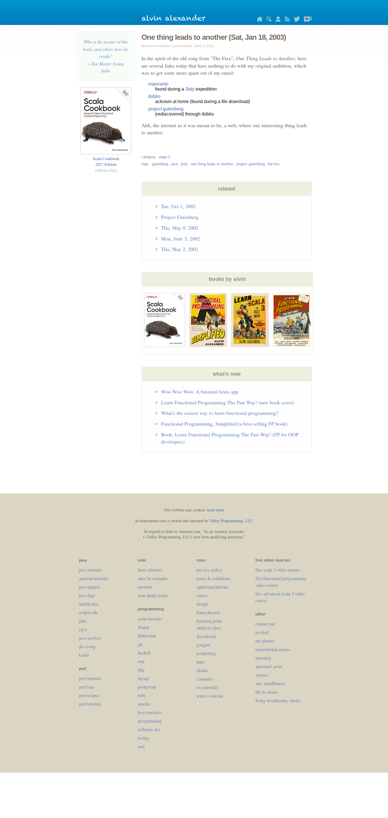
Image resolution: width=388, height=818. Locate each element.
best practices (150, 712)
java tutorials (90, 570)
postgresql (147, 687)
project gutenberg (165, 108)
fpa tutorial (206, 636)
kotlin (84, 655)
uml (141, 746)
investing (263, 658)
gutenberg (160, 164)
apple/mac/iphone (212, 587)
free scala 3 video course (277, 570)
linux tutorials (150, 570)
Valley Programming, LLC (231, 520)
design (202, 604)
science (261, 675)
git (140, 644)
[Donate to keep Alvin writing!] (306, 20)
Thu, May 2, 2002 (179, 249)
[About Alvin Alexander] (277, 20)
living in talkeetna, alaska (278, 700)
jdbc (83, 621)
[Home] (258, 20)
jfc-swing (87, 646)
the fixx (274, 164)
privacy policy (209, 570)
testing (143, 738)
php (141, 670)
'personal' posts (268, 666)
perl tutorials (90, 678)
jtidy (184, 164)
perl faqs (86, 687)
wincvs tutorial (210, 696)
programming (150, 721)
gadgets (203, 645)
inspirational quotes (272, 649)
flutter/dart (147, 636)
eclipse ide (88, 612)
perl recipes (89, 695)
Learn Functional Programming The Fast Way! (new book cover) (227, 402)
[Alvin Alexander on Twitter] (295, 20)
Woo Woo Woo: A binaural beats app (199, 391)
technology (206, 653)
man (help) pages (153, 595)
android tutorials (93, 578)
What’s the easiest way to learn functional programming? (219, 412)
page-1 (164, 157)
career (202, 595)
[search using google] (268, 20)
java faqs (87, 595)
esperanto (158, 83)
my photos (264, 641)
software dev (149, 729)
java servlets (90, 638)
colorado (204, 679)
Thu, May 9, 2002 (179, 227)
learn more (215, 509)
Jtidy (190, 89)
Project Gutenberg (180, 217)
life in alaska (266, 692)
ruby (142, 695)
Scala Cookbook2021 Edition (106, 164)
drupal (143, 627)
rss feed (262, 632)
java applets (89, 587)
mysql (143, 678)
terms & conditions (213, 578)
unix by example (152, 578)
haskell (144, 653)
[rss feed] (286, 20)
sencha (144, 704)
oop (141, 661)
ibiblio (154, 96)
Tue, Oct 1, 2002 (178, 206)
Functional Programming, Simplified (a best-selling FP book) (224, 423)
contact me (265, 624)
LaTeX (201, 662)
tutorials (145, 587)
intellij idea (88, 604)
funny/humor (208, 612)
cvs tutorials (207, 687)
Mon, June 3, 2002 (180, 238)
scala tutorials (150, 619)
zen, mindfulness (270, 683)
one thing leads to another (212, 164)
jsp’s (83, 629)
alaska (202, 670)
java (174, 164)
